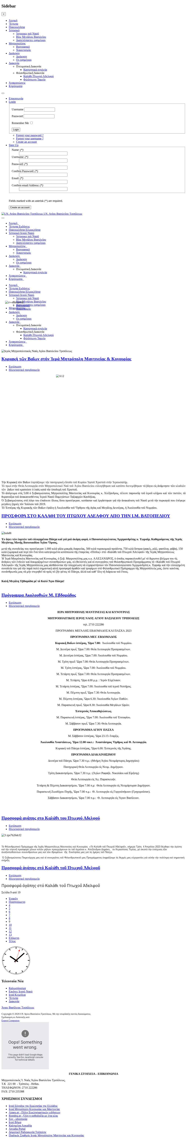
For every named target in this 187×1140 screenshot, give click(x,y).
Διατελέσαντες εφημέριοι (30, 40)
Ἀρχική (13, 20)
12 (10, 931)
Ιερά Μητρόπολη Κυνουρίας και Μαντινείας (34, 1109)
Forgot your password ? (29, 135)
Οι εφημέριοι (23, 59)
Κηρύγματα (15, 86)
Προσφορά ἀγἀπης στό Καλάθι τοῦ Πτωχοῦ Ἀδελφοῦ (50, 867)
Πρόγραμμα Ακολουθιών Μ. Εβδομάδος (38, 595)
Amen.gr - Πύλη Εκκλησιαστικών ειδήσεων (34, 1112)
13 (10, 934)
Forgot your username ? (29, 138)
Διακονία (14, 63)
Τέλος (12, 941)
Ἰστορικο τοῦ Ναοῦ (27, 33)
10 (10, 924)
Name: (15, 149)
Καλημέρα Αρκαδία (20, 1125)
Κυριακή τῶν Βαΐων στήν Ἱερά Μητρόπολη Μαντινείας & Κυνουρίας (66, 358)
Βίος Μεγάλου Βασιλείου (31, 36)
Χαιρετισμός (23, 50)
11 (10, 928)
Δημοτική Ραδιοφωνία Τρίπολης (27, 1132)
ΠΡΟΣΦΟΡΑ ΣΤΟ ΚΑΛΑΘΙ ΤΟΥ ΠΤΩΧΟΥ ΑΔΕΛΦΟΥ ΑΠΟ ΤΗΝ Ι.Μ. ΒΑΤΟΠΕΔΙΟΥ (85, 515)
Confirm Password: (23, 171)
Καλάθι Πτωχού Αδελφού (38, 76)
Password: (18, 164)
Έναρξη (13, 898)
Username (17, 109)
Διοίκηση (14, 53)
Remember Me (20, 123)
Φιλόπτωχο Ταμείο (34, 79)
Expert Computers (10, 1020)
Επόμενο (14, 937)
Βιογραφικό (23, 46)
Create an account (26, 141)
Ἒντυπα (13, 23)
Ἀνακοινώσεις (17, 82)
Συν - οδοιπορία (18, 1119)
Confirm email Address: (25, 185)
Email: (15, 178)
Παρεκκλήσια (17, 27)
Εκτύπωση (15, 366)
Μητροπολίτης (17, 43)
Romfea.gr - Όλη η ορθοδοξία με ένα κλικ (33, 1115)
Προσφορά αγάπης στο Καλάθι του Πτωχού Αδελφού (50, 818)
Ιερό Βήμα (15, 1122)
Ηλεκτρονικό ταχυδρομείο (24, 369)
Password (17, 116)
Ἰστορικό (14, 30)
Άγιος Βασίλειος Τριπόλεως (17, 1007)
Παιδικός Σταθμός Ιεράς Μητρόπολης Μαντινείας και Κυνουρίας (46, 1135)
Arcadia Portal (17, 1128)
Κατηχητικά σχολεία (35, 69)
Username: (18, 156)
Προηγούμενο (17, 901)
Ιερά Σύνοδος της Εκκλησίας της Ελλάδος (33, 1105)
